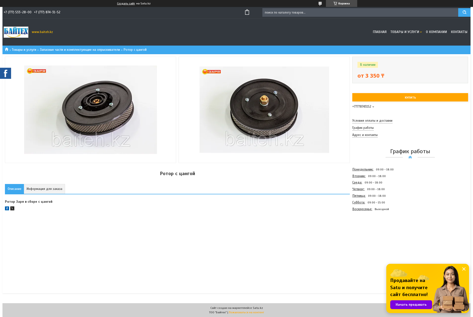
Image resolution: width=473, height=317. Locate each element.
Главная (380, 32)
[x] (12, 209)
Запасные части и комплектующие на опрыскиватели (80, 50)
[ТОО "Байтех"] (16, 32)
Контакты (459, 32)
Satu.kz (258, 308)
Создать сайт (126, 3)
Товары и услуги (404, 32)
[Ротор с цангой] (369, 239)
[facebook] (7, 209)
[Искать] (464, 12)
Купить (410, 97)
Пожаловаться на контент (246, 312)
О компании (436, 32)
